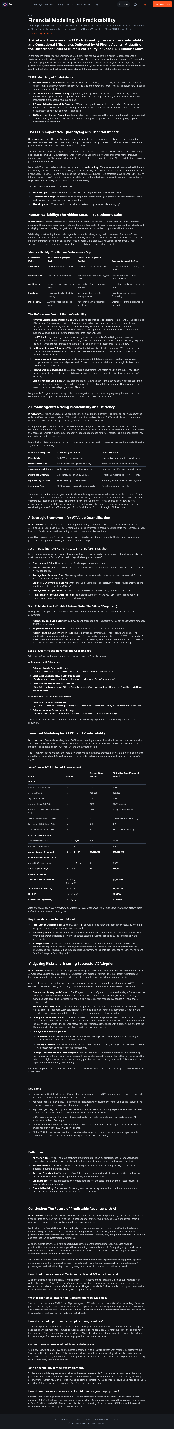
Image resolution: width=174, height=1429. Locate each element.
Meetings (37, 4)
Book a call (48, 33)
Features (49, 4)
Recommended (84, 4)
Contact (65, 1419)
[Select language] (135, 4)
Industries (119, 1419)
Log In (145, 4)
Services (70, 4)
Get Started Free (162, 4)
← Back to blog (35, 33)
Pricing (59, 4)
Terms (53, 1419)
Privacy (77, 1419)
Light (125, 4)
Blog (96, 4)
